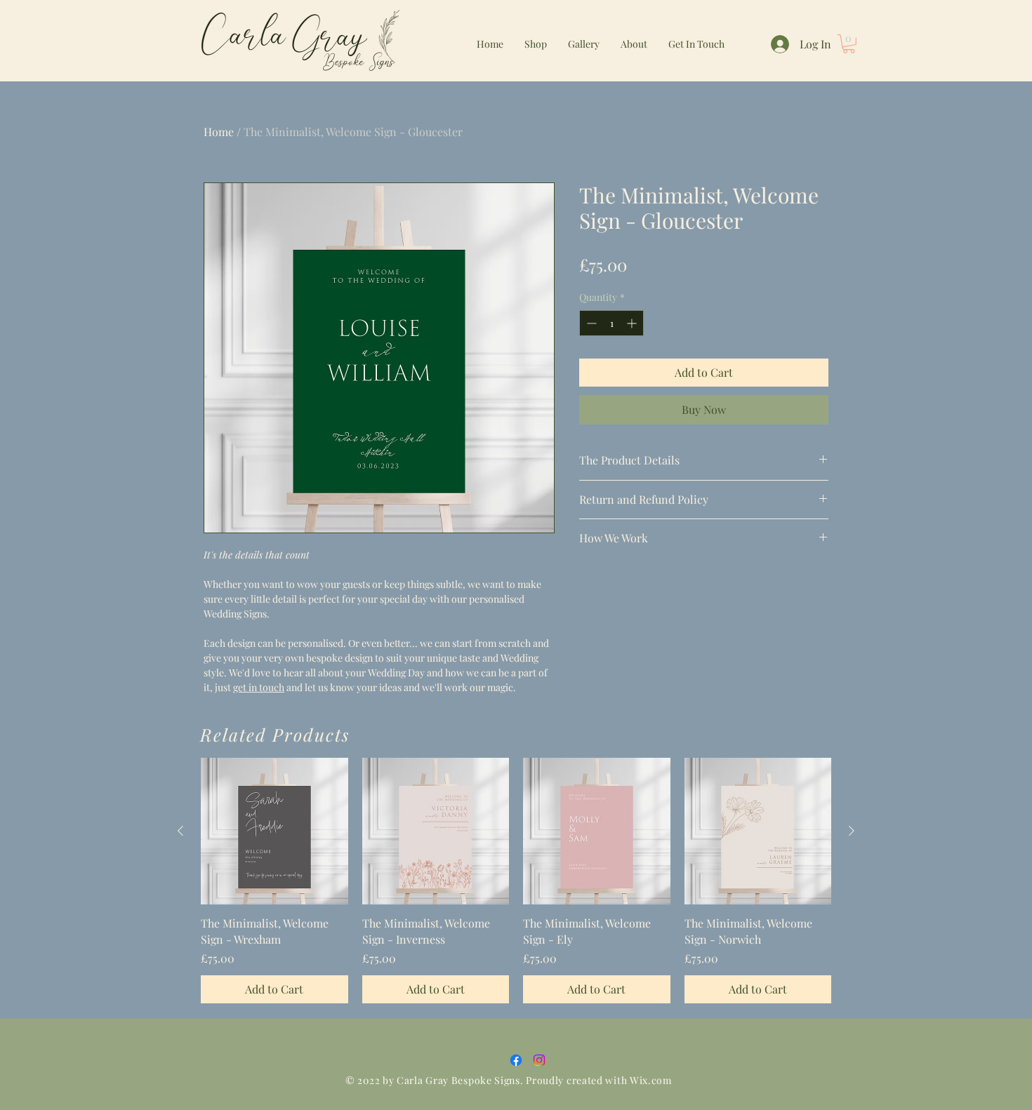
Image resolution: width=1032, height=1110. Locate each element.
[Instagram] (539, 1060)
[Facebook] (516, 1060)
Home (219, 131)
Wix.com (651, 1080)
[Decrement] (590, 323)
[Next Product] (851, 830)
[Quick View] (274, 831)
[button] (849, 43)
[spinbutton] (611, 323)
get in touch (258, 687)
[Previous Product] (180, 830)
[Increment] (633, 323)
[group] (516, 880)
